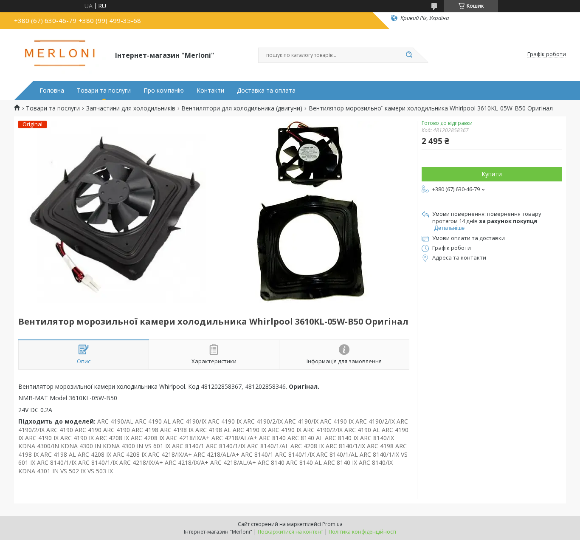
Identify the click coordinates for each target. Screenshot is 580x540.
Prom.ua (332, 524)
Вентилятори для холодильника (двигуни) (241, 108)
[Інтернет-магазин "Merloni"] (60, 54)
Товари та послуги (104, 90)
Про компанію (164, 90)
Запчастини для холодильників (130, 108)
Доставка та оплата (266, 90)
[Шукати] (408, 55)
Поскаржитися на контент (290, 531)
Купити (491, 174)
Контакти (210, 90)
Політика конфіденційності (362, 531)
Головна (51, 90)
